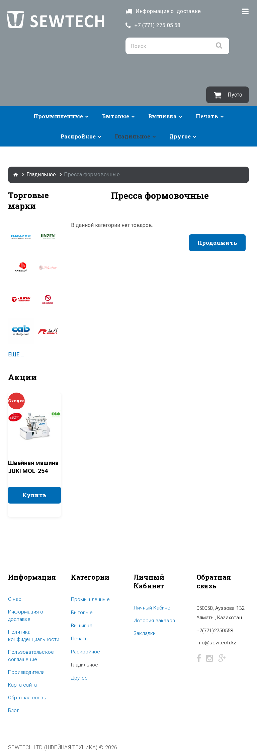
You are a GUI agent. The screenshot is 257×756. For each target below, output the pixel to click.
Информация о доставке (25, 615)
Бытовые (115, 116)
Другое (180, 136)
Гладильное (132, 136)
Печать (207, 116)
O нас (14, 599)
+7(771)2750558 (214, 631)
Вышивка (162, 116)
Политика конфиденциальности (34, 635)
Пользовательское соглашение (31, 655)
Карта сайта (22, 685)
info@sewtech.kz (216, 643)
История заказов (154, 621)
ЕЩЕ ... (16, 354)
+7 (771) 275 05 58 (158, 25)
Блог (13, 710)
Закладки (145, 633)
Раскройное (78, 136)
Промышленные (58, 116)
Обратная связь (27, 698)
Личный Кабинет (153, 608)
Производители (26, 672)
